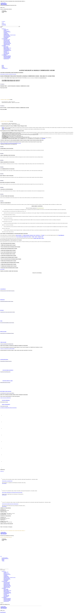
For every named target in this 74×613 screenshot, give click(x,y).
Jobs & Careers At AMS (7, 36)
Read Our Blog (6, 54)
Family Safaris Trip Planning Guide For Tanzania (8, 250)
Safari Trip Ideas (6, 46)
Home (3, 22)
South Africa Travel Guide (7, 43)
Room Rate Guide (6, 58)
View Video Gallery (6, 53)
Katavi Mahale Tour (4, 68)
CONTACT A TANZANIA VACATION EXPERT (7, 348)
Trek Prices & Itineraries (7, 57)
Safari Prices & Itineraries (7, 55)
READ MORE (2, 269)
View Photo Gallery (6, 52)
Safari (3, 66)
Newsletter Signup (6, 37)
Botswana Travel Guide (7, 42)
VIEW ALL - (2, 471)
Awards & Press (6, 33)
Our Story (5, 30)
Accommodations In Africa (7, 50)
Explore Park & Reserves (7, 49)
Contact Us (3, 21)
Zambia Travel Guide (7, 44)
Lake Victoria (29, 236)
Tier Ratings (5, 32)
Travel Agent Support (7, 35)
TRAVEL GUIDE (4, 38)
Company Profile (6, 29)
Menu (1, 27)
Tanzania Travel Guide (7, 39)
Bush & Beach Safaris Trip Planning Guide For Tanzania (9, 267)
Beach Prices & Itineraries (7, 56)
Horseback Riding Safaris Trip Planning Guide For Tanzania (10, 262)
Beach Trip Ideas (6, 47)
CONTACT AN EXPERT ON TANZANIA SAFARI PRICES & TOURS (10, 143)
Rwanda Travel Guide (7, 41)
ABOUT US (4, 28)
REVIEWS (2, 310)
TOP (1, 556)
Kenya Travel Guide (6, 40)
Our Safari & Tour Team (7, 31)
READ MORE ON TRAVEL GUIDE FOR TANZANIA (8, 74)
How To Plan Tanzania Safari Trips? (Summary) (8, 243)
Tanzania (3, 67)
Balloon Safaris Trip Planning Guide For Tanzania (8, 264)
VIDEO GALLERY (3, 342)
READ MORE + (4, 483)
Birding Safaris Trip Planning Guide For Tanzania (8, 260)
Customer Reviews (6, 34)
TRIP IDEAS (4, 45)
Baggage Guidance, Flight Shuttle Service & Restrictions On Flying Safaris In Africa (12, 492)
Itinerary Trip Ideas (6, 48)
